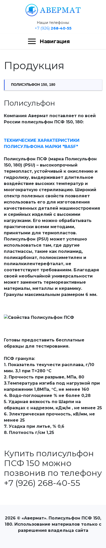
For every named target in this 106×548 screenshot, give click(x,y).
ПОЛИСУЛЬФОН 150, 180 (33, 85)
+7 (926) (53, 28)
